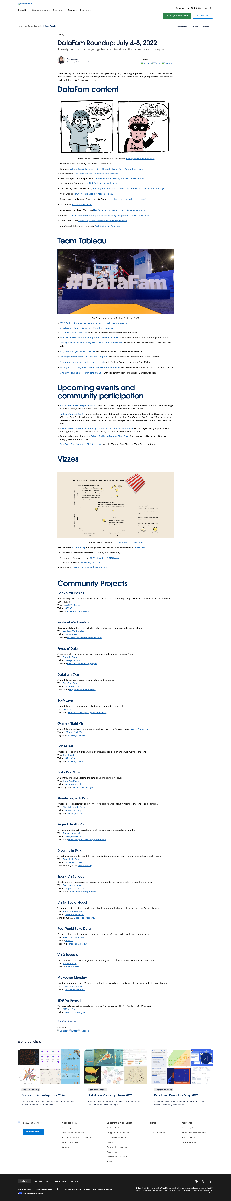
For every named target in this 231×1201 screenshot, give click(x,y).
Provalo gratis (33, 1131)
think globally (75, 813)
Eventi (109, 1161)
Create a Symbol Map (78, 611)
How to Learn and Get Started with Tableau (96, 173)
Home (20, 26)
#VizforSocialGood (74, 914)
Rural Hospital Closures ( (80, 839)
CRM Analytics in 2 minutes (73, 332)
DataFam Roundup (50, 26)
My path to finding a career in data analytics (81, 372)
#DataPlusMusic (73, 784)
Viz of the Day (78, 547)
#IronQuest (71, 758)
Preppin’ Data (70, 657)
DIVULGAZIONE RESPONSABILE (77, 1189)
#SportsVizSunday (74, 888)
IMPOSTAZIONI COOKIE (102, 1189)
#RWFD (69, 940)
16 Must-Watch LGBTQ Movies (129, 542)
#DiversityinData (73, 862)
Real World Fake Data (74, 929)
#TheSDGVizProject (75, 1012)
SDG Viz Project (70, 1009)
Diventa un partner (157, 1132)
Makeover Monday (72, 986)
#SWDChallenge (73, 810)
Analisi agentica (69, 1128)
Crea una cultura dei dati (73, 1132)
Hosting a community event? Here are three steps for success (90, 367)
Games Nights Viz (139, 728)
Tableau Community (35, 26)
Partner (152, 1122)
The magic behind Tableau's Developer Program (83, 356)
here (99, 79)
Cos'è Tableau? (69, 1122)
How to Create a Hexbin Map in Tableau (93, 193)
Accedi (208, 8)
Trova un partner (156, 1128)
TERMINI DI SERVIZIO (43, 1189)
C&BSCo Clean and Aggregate (82, 663)
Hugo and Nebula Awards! (82, 689)
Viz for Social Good (72, 902)
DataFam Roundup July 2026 (43, 1095)
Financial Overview (77, 943)
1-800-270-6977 (195, 8)
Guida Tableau (188, 1137)
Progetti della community (118, 1147)
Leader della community (118, 1137)
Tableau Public (141, 547)
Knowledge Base (189, 1128)
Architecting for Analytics (107, 226)
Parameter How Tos (82, 204)
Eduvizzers (68, 709)
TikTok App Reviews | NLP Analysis (90, 567)
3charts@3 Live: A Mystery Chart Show (110, 436)
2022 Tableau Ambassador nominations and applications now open (94, 323)
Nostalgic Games (76, 735)
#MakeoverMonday (75, 989)
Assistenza (187, 1122)
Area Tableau (113, 1152)
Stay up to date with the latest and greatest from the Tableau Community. (97, 428)
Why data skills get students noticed (78, 351)
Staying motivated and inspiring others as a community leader (91, 342)
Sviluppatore (60, 1181)
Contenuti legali (24, 1189)
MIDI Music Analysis (83, 787)
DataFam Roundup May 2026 (176, 1095)
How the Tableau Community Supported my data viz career (89, 337)
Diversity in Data (69, 850)
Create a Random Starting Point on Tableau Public (119, 178)
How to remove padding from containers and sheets (119, 209)
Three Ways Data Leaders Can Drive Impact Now (102, 220)
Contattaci (180, 8)
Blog (25, 26)
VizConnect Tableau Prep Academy (77, 405)
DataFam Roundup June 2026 (110, 1095)
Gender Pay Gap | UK (89, 562)
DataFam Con (70, 683)
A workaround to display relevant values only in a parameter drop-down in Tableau (113, 215)
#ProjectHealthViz (74, 836)
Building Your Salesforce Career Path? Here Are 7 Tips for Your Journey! (128, 188)
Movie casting (85, 865)
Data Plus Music (71, 781)
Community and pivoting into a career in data (82, 362)
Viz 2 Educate (67, 955)
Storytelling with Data (74, 807)
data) (104, 839)
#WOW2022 (71, 634)
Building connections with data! (140, 158)
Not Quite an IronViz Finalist (103, 183)
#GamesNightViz (73, 732)
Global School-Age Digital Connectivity (87, 712)
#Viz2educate (72, 966)
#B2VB (68, 608)
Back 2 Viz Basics (71, 605)
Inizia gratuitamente (177, 15)
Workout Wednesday (73, 631)
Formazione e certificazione (194, 1132)
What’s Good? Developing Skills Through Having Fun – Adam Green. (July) (107, 169)
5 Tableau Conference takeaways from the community (87, 327)
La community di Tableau (119, 1122)
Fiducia (38, 1181)
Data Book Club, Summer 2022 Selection (80, 444)
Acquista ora (202, 15)
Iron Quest (68, 755)
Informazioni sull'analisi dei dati (76, 1137)
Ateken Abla (73, 59)
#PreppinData (72, 660)
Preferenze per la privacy (33, 1193)
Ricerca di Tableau (70, 1142)
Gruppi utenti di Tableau (118, 1132)
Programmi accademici (117, 1157)
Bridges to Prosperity (84, 917)
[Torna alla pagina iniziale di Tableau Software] (29, 3)
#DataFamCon (72, 686)
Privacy (58, 1189)
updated (97, 839)
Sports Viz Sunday (72, 885)
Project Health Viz (72, 833)
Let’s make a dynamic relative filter (84, 637)
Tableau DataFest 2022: (71, 414)
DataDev (110, 1142)
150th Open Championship (82, 891)
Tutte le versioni (189, 1142)
